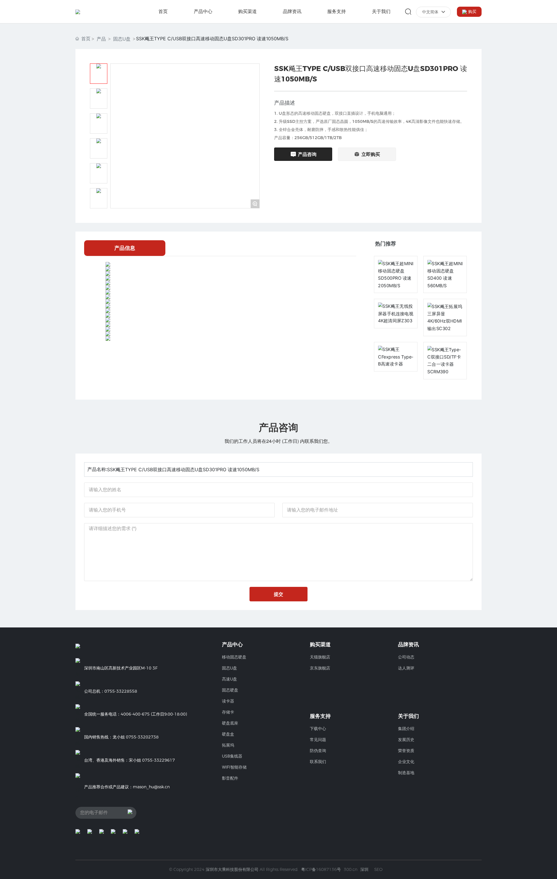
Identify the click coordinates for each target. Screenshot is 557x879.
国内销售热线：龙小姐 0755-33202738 (121, 737)
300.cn (350, 869)
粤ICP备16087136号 (321, 869)
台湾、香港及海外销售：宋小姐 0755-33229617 (129, 760)
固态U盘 (122, 39)
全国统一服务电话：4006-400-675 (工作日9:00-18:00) (135, 714)
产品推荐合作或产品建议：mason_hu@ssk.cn (127, 786)
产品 (101, 39)
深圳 (364, 869)
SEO (378, 869)
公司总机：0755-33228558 (110, 691)
